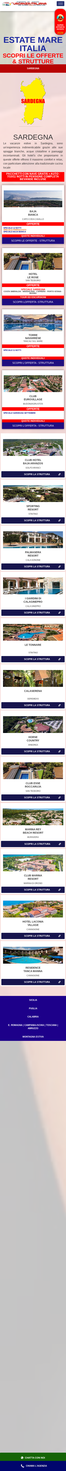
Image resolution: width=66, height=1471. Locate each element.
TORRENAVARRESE (33, 337)
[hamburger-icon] (60, 3)
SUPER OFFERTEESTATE (60, 27)
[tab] (33, 68)
